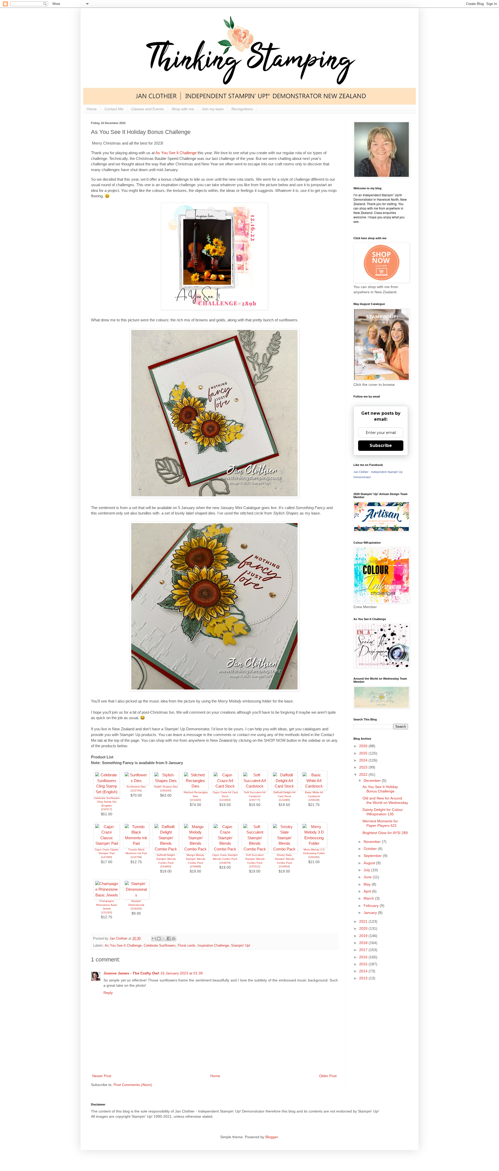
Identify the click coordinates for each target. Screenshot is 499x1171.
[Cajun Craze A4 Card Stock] (225, 786)
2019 (364, 936)
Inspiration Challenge (213, 945)
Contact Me (113, 109)
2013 (364, 978)
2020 (364, 928)
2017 (364, 950)
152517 (106, 809)
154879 (225, 862)
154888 (195, 866)
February (372, 905)
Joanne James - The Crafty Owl (131, 973)
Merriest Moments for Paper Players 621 (380, 823)
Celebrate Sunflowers (160, 945)
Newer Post (101, 1076)
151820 (195, 799)
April (368, 891)
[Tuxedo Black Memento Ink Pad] (136, 843)
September (373, 856)
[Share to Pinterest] (173, 938)
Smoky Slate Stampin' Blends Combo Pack (284, 859)
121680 (284, 799)
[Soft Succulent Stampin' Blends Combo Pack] (255, 849)
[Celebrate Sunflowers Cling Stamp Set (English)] (107, 792)
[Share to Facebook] (168, 938)
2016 (364, 957)
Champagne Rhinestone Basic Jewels (106, 905)
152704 (136, 790)
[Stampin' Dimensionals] (136, 895)
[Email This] (153, 938)
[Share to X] (163, 938)
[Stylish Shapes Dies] (166, 780)
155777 (254, 799)
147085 (106, 857)
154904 (284, 866)
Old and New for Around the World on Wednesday (385, 800)
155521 (254, 866)
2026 (364, 746)
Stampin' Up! (240, 945)
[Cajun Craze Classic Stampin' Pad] (107, 843)
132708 (136, 857)
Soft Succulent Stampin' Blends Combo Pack (255, 859)
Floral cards (186, 945)
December (373, 780)
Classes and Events (147, 109)
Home (92, 109)
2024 (364, 760)
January (371, 912)
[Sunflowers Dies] (136, 780)
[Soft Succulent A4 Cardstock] (255, 786)
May (368, 884)
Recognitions (242, 109)
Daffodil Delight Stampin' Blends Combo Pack (166, 859)
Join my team (213, 109)
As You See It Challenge (176, 153)
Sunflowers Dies (136, 786)
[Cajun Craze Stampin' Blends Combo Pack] (225, 849)
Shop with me (183, 109)
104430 (136, 908)
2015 (364, 964)
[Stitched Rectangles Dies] (195, 786)
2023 (364, 767)
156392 (314, 857)
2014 (364, 971)
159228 (314, 799)
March (369, 898)
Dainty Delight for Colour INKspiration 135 (383, 812)
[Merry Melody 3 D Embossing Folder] (314, 843)
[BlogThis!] (158, 938)
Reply (108, 993)
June (368, 877)
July (367, 870)
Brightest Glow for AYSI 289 (385, 833)
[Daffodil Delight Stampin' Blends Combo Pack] (166, 849)
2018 (364, 943)
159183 (165, 790)
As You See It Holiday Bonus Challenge (380, 789)
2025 (364, 753)
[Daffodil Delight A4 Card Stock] (284, 786)
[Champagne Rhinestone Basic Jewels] (107, 895)
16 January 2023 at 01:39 (181, 973)
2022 (364, 774)
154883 (165, 866)
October (371, 849)
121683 (225, 799)
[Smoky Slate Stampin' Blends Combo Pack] (284, 849)
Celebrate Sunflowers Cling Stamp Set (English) (107, 802)
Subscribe (381, 445)
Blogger (271, 1137)
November (373, 842)
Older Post (328, 1076)
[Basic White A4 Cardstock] (314, 786)
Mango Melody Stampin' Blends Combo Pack (195, 859)
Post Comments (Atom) (133, 1085)
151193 (106, 912)
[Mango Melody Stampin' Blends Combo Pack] (195, 849)
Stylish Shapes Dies (166, 786)
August (370, 863)
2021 (364, 921)
